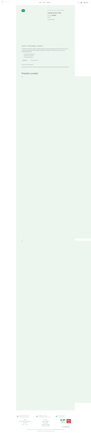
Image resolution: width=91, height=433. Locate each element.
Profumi (51, 10)
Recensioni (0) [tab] (40, 45)
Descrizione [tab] (24, 45)
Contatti (48, 2)
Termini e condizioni (45, 421)
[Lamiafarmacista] (5, 2)
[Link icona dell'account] (81, 2)
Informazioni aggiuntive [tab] (31, 45)
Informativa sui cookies (45, 425)
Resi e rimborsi (45, 422)
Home (40, 2)
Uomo (55, 10)
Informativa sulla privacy (45, 424)
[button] (78, 2)
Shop (44, 2)
